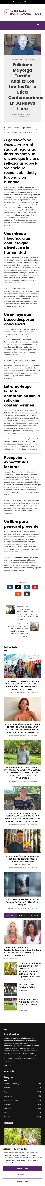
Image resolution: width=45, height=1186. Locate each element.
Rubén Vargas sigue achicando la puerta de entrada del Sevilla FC (29, 1003)
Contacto (9, 1071)
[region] (22, 1165)
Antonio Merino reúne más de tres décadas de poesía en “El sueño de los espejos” (22, 902)
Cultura (22, 1088)
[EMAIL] (27, 594)
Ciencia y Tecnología (22, 1084)
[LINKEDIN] (27, 587)
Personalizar (22, 1175)
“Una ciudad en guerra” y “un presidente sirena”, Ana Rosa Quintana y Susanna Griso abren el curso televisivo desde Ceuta (22, 951)
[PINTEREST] (35, 587)
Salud (22, 1113)
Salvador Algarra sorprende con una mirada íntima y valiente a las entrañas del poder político (27, 612)
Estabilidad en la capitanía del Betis (28, 985)
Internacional (22, 1104)
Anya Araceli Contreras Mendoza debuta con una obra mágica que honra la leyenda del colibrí (18, 629)
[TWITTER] (18, 587)
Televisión (22, 1117)
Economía (22, 1096)
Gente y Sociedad (22, 1100)
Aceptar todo (22, 1168)
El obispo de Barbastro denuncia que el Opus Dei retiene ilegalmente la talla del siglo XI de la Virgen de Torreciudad (30, 970)
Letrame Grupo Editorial (27, 59)
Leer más (7, 1066)
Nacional (22, 1109)
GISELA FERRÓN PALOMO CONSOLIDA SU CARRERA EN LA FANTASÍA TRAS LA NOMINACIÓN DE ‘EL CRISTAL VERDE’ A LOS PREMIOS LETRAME (22, 685)
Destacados (14, 59)
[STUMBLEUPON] (18, 594)
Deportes (22, 1092)
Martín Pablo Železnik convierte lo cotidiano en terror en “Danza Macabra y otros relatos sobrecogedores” (22, 860)
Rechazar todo (22, 1181)
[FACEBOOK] (10, 587)
